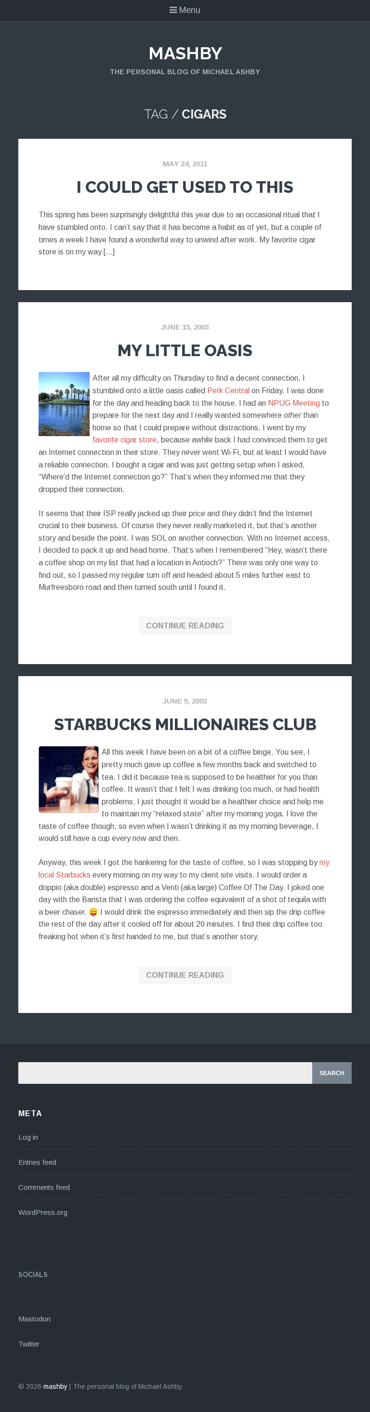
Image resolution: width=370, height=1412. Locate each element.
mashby (185, 53)
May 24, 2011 (185, 164)
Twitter (29, 1344)
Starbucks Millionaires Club (185, 724)
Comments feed (44, 1187)
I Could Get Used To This (185, 187)
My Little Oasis (185, 350)
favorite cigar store (124, 440)
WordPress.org (42, 1212)
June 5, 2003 (185, 701)
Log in (28, 1137)
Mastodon (34, 1319)
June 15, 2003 (185, 327)
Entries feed (37, 1162)
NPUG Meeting (294, 403)
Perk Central (228, 390)
